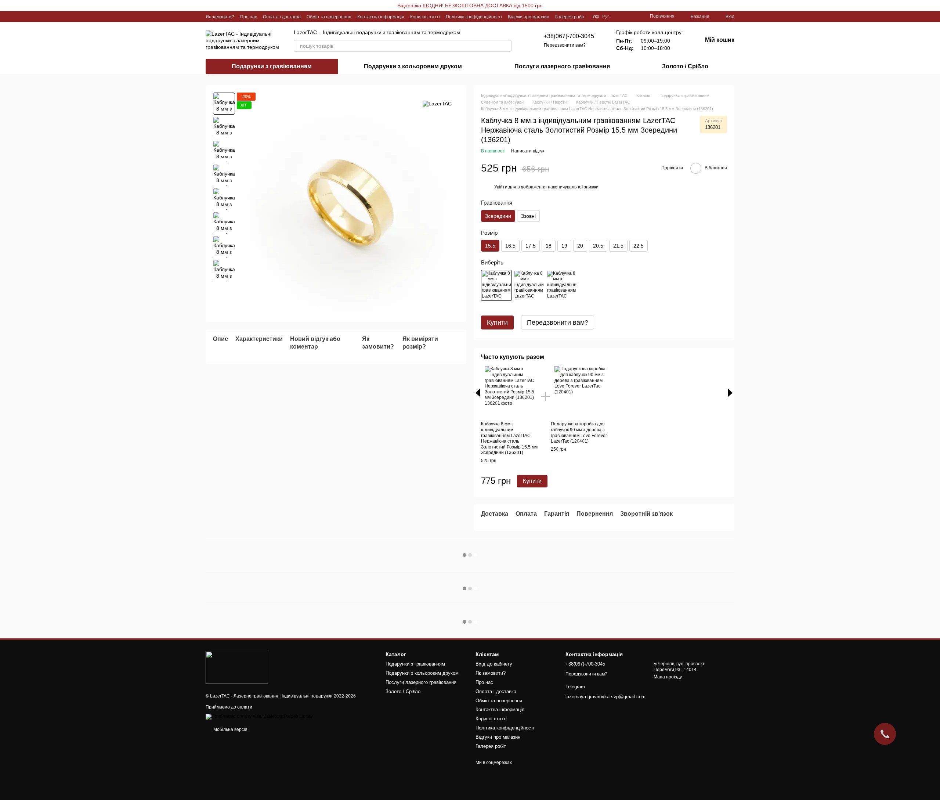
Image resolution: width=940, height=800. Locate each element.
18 (549, 246)
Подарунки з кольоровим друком (413, 66)
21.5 (618, 246)
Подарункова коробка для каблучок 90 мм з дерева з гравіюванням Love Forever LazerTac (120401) (579, 432)
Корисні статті (425, 16)
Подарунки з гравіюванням (272, 66)
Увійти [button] (500, 187)
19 (564, 246)
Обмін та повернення (329, 16)
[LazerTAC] (437, 103)
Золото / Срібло (685, 66)
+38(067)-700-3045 (569, 36)
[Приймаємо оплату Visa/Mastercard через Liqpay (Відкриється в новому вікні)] (259, 716)
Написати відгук (527, 151)
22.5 (638, 246)
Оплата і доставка (282, 16)
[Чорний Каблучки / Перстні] (561, 285)
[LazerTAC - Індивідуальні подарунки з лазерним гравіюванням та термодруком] (237, 667)
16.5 (510, 246)
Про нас (248, 16)
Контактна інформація (380, 16)
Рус (606, 16)
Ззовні (528, 216)
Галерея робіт (570, 16)
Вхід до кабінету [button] (494, 664)
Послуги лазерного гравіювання (562, 66)
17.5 (530, 246)
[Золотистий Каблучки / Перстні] (496, 285)
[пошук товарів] (505, 46)
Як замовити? (220, 16)
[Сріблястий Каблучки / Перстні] (529, 285)
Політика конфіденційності (474, 16)
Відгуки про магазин (528, 16)
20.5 (598, 246)
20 (580, 246)
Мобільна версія (229, 729)
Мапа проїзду (668, 677)
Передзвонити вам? (565, 45)
